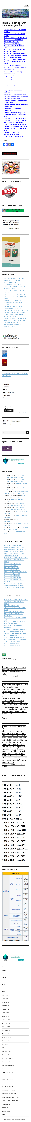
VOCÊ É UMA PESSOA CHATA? (12, 308)
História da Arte (6, 1051)
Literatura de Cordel (8, 1083)
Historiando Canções (8, 1065)
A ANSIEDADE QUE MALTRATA (12, 280)
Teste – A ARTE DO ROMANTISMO (14, 580)
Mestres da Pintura (7, 1062)
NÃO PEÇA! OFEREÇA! (10, 282)
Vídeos (4, 977)
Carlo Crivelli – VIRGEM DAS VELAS (14, 54)
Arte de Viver (6, 1023)
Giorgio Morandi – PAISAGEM (12, 76)
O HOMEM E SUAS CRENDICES (12, 324)
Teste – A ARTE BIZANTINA (12, 569)
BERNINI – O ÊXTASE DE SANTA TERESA (15, 571)
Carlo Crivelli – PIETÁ (10, 52)
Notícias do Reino (7, 1058)
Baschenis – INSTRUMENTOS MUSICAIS (15, 37)
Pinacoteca (5, 1002)
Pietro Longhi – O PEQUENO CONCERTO (15, 120)
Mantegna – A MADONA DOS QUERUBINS (16, 96)
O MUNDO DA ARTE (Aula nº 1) (12, 545)
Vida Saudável (6, 1033)
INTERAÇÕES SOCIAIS (10, 326)
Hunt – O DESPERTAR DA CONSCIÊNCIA (15, 640)
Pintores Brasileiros (7, 1069)
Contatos (5, 1107)
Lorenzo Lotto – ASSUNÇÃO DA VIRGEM (15, 94)
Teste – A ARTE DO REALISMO (12, 578)
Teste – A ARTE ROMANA (11, 565)
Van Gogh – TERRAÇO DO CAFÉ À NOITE (15, 622)
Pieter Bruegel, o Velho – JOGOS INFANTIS (16, 557)
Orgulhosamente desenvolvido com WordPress (14, 1119)
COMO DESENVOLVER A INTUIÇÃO (14, 278)
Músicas (4, 988)
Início (3, 967)
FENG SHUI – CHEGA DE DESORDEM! (14, 294)
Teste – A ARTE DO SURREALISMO (14, 553)
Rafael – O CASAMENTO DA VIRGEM (14, 122)
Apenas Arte (5, 1016)
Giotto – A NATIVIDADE (11, 624)
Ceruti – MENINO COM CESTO (12, 58)
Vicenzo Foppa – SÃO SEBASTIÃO (13, 136)
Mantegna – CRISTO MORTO (12, 98)
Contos (4, 974)
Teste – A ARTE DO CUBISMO (12, 563)
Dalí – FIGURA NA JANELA (11, 567)
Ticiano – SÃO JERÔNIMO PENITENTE (15, 124)
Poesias (4, 981)
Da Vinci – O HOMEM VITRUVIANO (14, 638)
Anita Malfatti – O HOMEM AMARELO (14, 588)
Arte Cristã (5, 998)
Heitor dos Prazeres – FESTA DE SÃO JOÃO (16, 547)
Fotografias (5, 1005)
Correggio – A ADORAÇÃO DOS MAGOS (15, 60)
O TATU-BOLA (8, 582)
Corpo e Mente (6, 1037)
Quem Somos (6, 1104)
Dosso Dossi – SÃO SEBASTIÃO (13, 66)
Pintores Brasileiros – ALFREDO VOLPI (15, 549)
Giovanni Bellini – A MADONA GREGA (15, 78)
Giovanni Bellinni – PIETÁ (11, 80)
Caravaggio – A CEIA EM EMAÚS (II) (14, 50)
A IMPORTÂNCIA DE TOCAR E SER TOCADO (16, 310)
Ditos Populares (6, 1048)
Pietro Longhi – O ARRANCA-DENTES (15, 118)
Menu (26, 5)
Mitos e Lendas (6, 1044)
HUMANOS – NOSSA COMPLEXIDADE (14, 320)
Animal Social (6, 1019)
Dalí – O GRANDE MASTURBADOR (13, 613)
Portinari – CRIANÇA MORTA (12, 573)
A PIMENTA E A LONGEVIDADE (12, 300)
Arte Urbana (5, 1012)
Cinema (4, 984)
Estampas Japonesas (8, 1086)
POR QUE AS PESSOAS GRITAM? (13, 284)
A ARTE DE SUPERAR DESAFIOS (13, 306)
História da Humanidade (9, 1093)
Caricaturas (5, 1009)
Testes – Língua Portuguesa (10, 1100)
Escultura (5, 995)
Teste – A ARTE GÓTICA (10, 636)
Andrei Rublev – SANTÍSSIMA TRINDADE (15, 630)
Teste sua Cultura (7, 1055)
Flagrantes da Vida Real (9, 1090)
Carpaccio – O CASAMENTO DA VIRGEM (15, 56)
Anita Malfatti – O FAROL (11, 555)
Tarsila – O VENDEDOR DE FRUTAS (14, 551)
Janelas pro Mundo (7, 1072)
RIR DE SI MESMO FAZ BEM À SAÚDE (14, 312)
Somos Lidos (6, 1111)
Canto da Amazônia (8, 1076)
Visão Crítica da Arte (8, 1079)
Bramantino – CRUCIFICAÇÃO (12, 44)
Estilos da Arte (6, 1026)
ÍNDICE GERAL (6, 1114)
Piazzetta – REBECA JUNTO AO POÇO (14, 112)
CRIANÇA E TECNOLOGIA (11, 322)
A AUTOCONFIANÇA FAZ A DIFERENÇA (15, 318)
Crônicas (4, 991)
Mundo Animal (6, 1041)
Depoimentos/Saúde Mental (10, 1097)
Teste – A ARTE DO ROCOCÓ (12, 576)
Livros (4, 970)
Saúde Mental (6, 1030)
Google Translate (25, 412)
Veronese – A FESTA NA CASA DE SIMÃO (15, 126)
